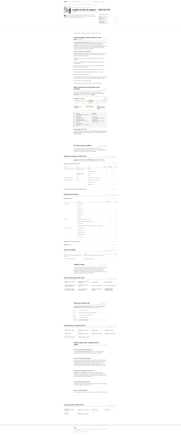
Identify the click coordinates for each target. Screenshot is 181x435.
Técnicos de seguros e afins (79, 4)
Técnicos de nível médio (70, 4)
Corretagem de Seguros (96, 131)
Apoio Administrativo (78, 133)
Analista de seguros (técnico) (85, 33)
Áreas (100, 1)
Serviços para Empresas (100, 132)
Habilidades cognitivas (89, 198)
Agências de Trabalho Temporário (80, 132)
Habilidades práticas (89, 244)
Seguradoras (104, 131)
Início (64, 4)
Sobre (87, 431)
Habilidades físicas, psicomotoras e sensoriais (89, 241)
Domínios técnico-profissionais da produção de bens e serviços (89, 189)
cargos (65, 1)
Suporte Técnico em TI (91, 132)
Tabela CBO (96, 1)
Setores (84, 431)
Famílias (103, 1)
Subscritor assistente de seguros (96, 33)
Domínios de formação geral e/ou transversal (89, 163)
